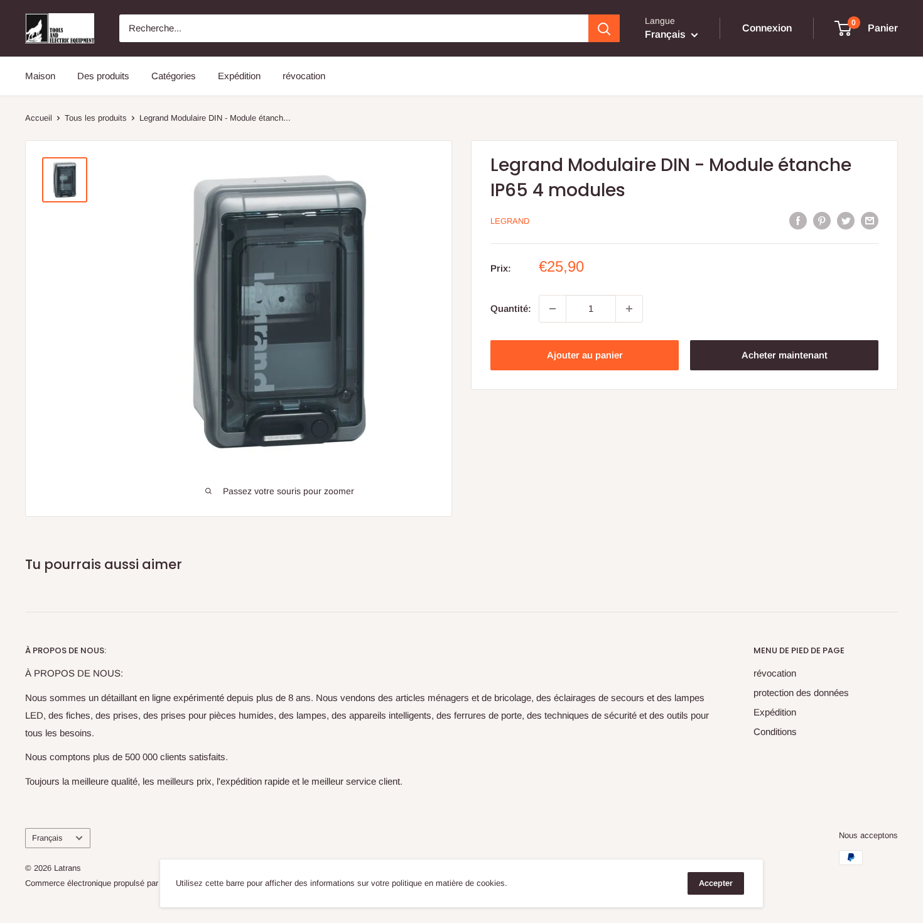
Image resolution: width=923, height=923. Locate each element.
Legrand (509, 221)
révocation (304, 75)
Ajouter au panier (585, 355)
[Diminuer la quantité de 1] (552, 309)
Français (47, 838)
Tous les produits (96, 118)
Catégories (173, 75)
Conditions (775, 731)
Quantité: (510, 308)
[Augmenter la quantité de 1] (629, 309)
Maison (40, 75)
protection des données (801, 692)
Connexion (767, 28)
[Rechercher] (604, 28)
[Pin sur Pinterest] (822, 220)
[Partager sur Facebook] (798, 220)
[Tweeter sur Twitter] (846, 220)
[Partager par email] (869, 220)
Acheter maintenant (785, 355)
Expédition (239, 75)
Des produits (103, 75)
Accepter (716, 883)
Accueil (38, 118)
